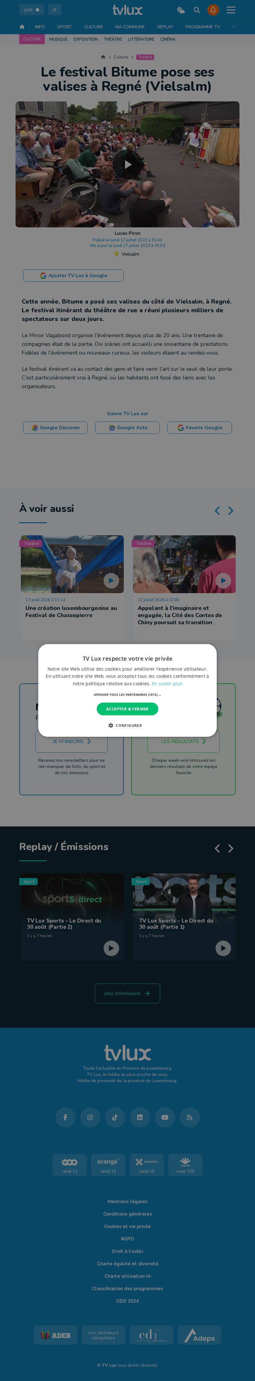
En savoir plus (167, 683)
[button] (127, 694)
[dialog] (127, 690)
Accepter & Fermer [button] (127, 709)
